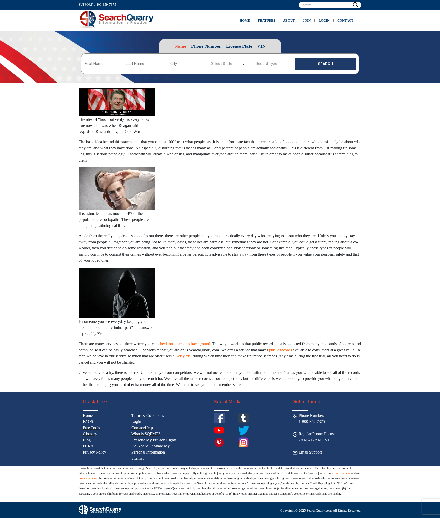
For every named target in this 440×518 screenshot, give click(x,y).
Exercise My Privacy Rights (153, 440)
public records (280, 350)
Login (324, 20)
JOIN (307, 20)
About (289, 20)
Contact (345, 20)
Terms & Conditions (147, 415)
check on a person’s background (184, 344)
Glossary (90, 434)
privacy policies (88, 478)
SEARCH (325, 64)
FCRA (88, 446)
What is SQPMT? (145, 434)
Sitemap (137, 458)
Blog (87, 440)
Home (245, 20)
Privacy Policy (94, 452)
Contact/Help (142, 428)
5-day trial (183, 356)
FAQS (88, 421)
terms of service (341, 473)
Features (266, 20)
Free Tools (91, 428)
